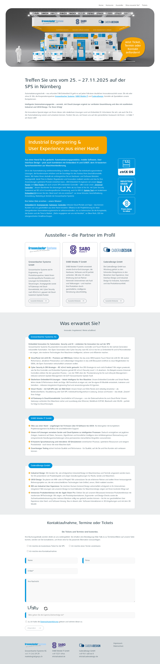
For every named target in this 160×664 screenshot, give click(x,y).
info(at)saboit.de (58, 657)
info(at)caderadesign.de (88, 657)
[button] (46, 610)
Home (101, 5)
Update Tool (89, 190)
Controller (62, 205)
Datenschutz (118, 646)
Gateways (53, 205)
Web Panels (39, 185)
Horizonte (109, 5)
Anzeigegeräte (42, 205)
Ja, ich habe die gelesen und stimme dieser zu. (55, 622)
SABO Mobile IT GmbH (76, 262)
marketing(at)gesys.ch (34, 657)
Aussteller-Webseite (37, 301)
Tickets (144, 5)
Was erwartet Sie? (133, 5)
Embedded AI (30, 193)
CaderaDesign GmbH (113, 262)
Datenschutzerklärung (49, 622)
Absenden (31, 628)
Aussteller (119, 5)
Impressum (117, 643)
